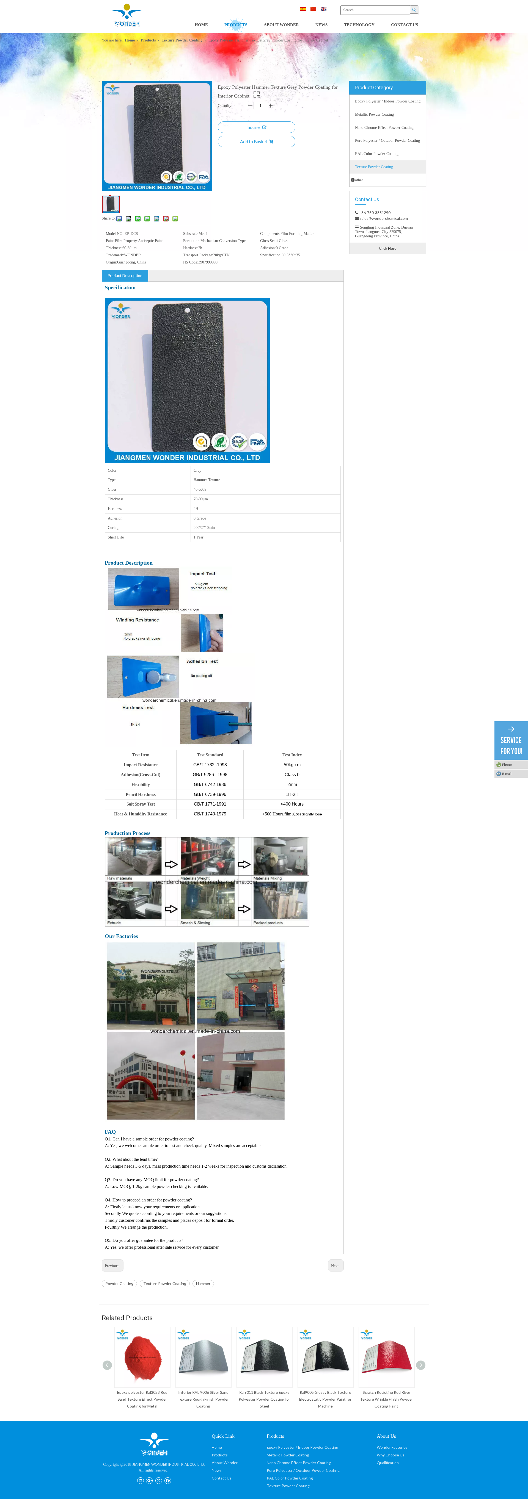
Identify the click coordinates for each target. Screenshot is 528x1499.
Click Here (388, 248)
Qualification (388, 1462)
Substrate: (191, 234)
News (217, 1470)
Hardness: (190, 248)
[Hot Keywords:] (414, 9)
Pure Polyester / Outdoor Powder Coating (303, 1470)
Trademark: (115, 255)
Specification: (271, 255)
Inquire (253, 127)
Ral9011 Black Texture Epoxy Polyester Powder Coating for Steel (264, 1399)
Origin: (111, 262)
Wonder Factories (392, 1447)
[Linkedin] (140, 1480)
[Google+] (149, 1480)
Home (217, 1447)
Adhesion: (268, 248)
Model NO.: (115, 234)
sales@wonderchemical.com (383, 218)
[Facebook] (167, 1480)
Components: (270, 234)
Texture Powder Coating (164, 1283)
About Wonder (225, 1462)
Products (220, 1455)
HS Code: (190, 262)
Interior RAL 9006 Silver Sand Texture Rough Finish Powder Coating (203, 1399)
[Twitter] (158, 1480)
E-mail (507, 773)
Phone (507, 764)
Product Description (125, 275)
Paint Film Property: (122, 241)
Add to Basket (253, 141)
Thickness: (114, 248)
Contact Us (222, 1478)
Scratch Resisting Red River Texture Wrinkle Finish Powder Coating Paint (386, 1399)
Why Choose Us (391, 1455)
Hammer (203, 1283)
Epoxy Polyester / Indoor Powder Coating (302, 1447)
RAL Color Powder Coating (290, 1478)
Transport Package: (198, 255)
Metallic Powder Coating (288, 1455)
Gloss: (265, 241)
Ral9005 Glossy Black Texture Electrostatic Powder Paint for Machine (325, 1399)
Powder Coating (119, 1283)
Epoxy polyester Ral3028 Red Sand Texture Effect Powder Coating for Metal (142, 1399)
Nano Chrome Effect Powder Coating (299, 1462)
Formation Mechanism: (201, 241)
